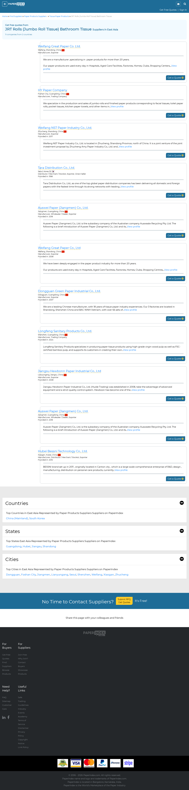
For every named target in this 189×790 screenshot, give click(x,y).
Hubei (26, 546)
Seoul (72, 574)
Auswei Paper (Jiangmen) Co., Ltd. (63, 208)
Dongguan (13, 574)
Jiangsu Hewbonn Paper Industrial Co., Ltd (69, 371)
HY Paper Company (52, 90)
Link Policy (23, 747)
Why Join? (23, 658)
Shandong (49, 546)
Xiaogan (109, 574)
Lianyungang (59, 574)
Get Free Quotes (168, 10)
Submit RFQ (124, 601)
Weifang (97, 574)
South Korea (37, 518)
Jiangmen (43, 574)
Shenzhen (84, 574)
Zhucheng (121, 574)
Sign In (183, 10)
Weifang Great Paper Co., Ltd (59, 248)
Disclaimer (23, 728)
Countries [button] (16, 503)
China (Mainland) (17, 518)
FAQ (4, 697)
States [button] (12, 531)
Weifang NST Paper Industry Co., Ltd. (65, 128)
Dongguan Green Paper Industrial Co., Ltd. (69, 291)
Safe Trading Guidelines (23, 701)
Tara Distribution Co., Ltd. (56, 168)
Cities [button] (11, 559)
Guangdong (14, 546)
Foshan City (28, 574)
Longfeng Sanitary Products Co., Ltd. (65, 331)
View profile (117, 106)
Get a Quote (175, 77)
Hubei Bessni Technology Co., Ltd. (63, 451)
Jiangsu (36, 546)
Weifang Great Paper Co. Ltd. (59, 46)
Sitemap (6, 701)
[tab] (94, 503)
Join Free (22, 655)
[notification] (178, 4)
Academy (22, 716)
